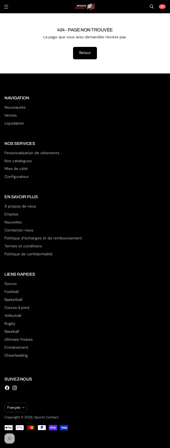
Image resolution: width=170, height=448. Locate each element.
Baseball (11, 331)
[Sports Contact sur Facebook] (7, 387)
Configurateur (16, 176)
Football (11, 291)
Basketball (13, 299)
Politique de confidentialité (28, 254)
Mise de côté (16, 168)
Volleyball (12, 315)
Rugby (9, 323)
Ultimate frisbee (18, 339)
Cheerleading (16, 355)
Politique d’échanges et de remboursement (43, 238)
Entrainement (16, 347)
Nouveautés (15, 107)
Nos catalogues (18, 160)
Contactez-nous (18, 230)
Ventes (10, 115)
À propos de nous (20, 206)
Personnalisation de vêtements (32, 152)
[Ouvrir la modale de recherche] (151, 6)
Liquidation (14, 123)
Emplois (11, 214)
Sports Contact (46, 417)
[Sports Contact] (85, 7)
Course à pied (16, 307)
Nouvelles (13, 222)
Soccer (10, 283)
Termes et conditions (23, 246)
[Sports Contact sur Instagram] (14, 387)
